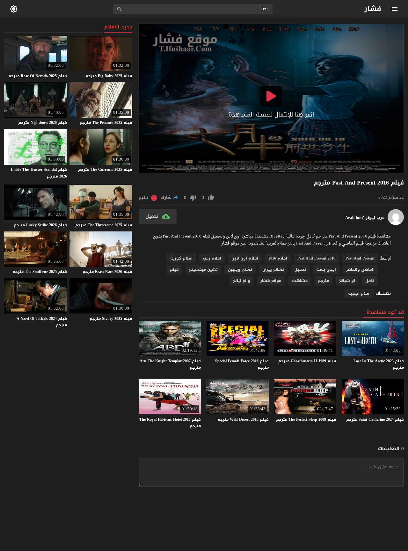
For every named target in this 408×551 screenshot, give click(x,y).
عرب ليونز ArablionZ (365, 218)
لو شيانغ (347, 280)
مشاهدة (299, 280)
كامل (370, 280)
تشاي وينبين (240, 269)
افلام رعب (212, 258)
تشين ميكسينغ (203, 269)
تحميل (300, 269)
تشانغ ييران (273, 269)
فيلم (174, 269)
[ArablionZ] (396, 224)
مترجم (323, 280)
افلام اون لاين (244, 258)
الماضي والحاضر (360, 269)
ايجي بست (326, 269)
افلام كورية (181, 258)
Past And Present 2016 (316, 258)
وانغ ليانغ (241, 280)
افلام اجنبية (359, 293)
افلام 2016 (277, 258)
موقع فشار (270, 280)
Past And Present (360, 258)
